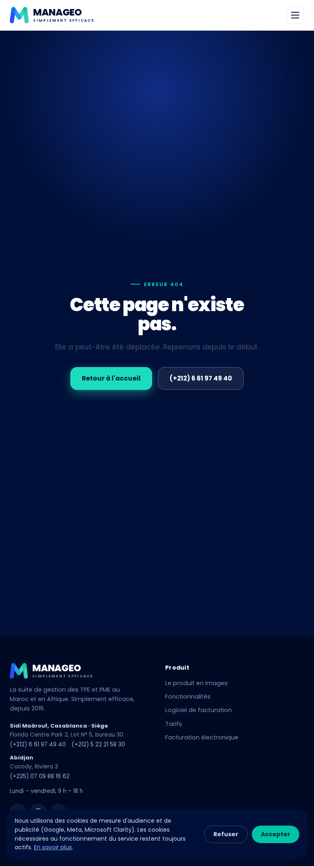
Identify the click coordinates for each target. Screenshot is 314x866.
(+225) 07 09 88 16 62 (40, 776)
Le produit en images (196, 683)
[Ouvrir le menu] (295, 15)
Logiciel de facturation (198, 710)
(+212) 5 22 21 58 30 (98, 744)
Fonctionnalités (188, 696)
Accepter (275, 834)
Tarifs (173, 724)
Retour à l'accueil (111, 378)
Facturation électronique (201, 737)
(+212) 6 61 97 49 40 (201, 378)
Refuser (225, 834)
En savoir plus (53, 847)
